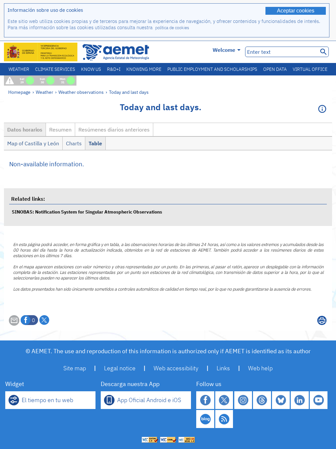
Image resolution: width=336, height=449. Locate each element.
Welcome (224, 50)
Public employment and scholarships (212, 69)
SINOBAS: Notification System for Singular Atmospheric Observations (87, 212)
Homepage (19, 92)
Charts (74, 143)
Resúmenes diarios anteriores (114, 129)
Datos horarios (24, 129)
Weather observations (81, 92)
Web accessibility (176, 368)
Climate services (55, 69)
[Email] (14, 323)
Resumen (60, 129)
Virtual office (310, 69)
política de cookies (172, 28)
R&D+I (113, 69)
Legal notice (120, 368)
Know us (91, 69)
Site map (74, 368)
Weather (19, 69)
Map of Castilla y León (33, 143)
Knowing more (143, 69)
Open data (275, 69)
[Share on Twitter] (44, 320)
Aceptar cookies (295, 10)
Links (223, 368)
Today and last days (129, 92)
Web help (260, 368)
